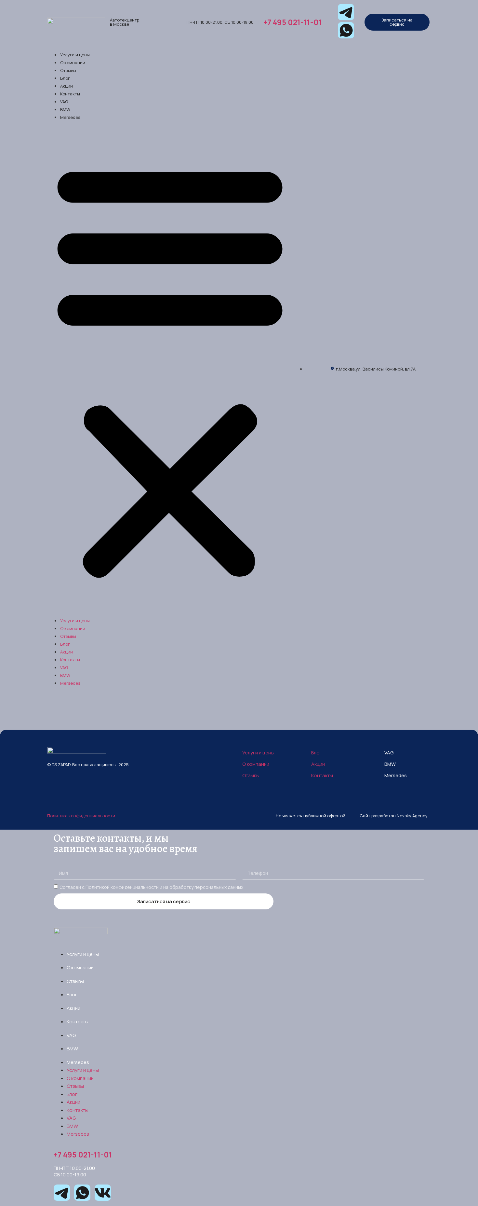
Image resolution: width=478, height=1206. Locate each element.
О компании (72, 62)
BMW (65, 109)
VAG (64, 102)
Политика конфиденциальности (81, 816)
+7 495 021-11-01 (292, 22)
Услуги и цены (75, 55)
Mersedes (70, 117)
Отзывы (68, 70)
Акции (66, 86)
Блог (65, 78)
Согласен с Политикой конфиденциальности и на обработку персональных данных (151, 887)
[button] (170, 368)
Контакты (70, 94)
